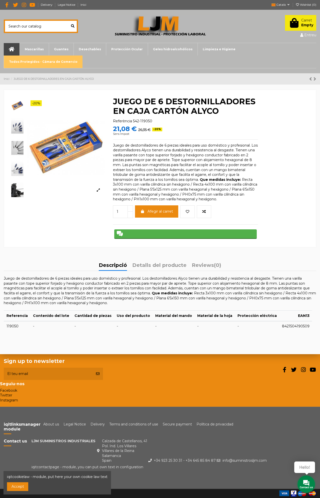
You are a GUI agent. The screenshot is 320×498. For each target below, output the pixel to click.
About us (51, 424)
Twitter (6, 395)
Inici (83, 5)
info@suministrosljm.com (244, 460)
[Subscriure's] (97, 374)
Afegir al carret (160, 211)
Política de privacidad (214, 424)
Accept (18, 486)
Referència (122, 121)
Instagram (9, 400)
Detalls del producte (159, 265)
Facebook (8, 390)
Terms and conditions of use (133, 424)
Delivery (47, 5)
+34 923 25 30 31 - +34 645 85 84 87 (185, 460)
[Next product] (315, 79)
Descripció (113, 265)
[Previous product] (311, 79)
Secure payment (177, 424)
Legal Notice (67, 5)
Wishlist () (307, 5)
